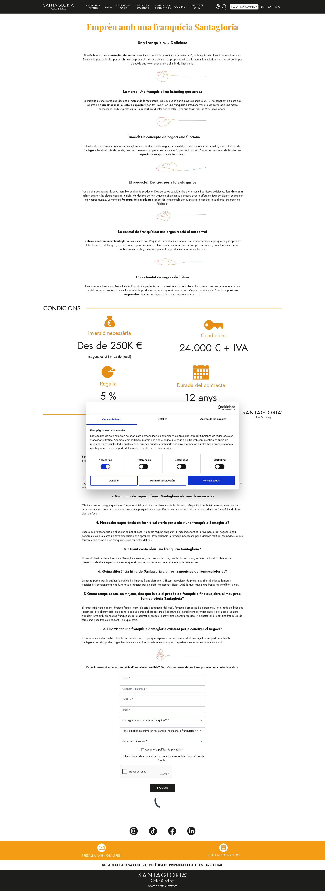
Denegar (114, 480)
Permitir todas (211, 480)
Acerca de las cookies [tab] (213, 418)
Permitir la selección (162, 480)
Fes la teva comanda (143, 6)
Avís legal (214, 865)
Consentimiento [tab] (111, 419)
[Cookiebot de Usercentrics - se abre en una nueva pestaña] (220, 407)
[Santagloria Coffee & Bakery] (58, 7)
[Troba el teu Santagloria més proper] (218, 6)
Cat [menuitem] (270, 6)
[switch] (143, 466)
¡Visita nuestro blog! (223, 855)
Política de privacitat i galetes (176, 865)
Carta (108, 6)
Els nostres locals (123, 6)
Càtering (180, 6)
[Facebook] (172, 831)
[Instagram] (133, 831)
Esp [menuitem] (263, 6)
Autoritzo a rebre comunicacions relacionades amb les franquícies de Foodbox (164, 758)
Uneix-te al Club (197, 6)
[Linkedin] (191, 831)
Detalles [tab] (162, 418)
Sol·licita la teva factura (124, 865)
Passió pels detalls (93, 6)
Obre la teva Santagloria (163, 6)
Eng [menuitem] (277, 6)
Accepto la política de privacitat (163, 750)
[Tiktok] (153, 831)
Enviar (162, 788)
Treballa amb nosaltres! (101, 855)
